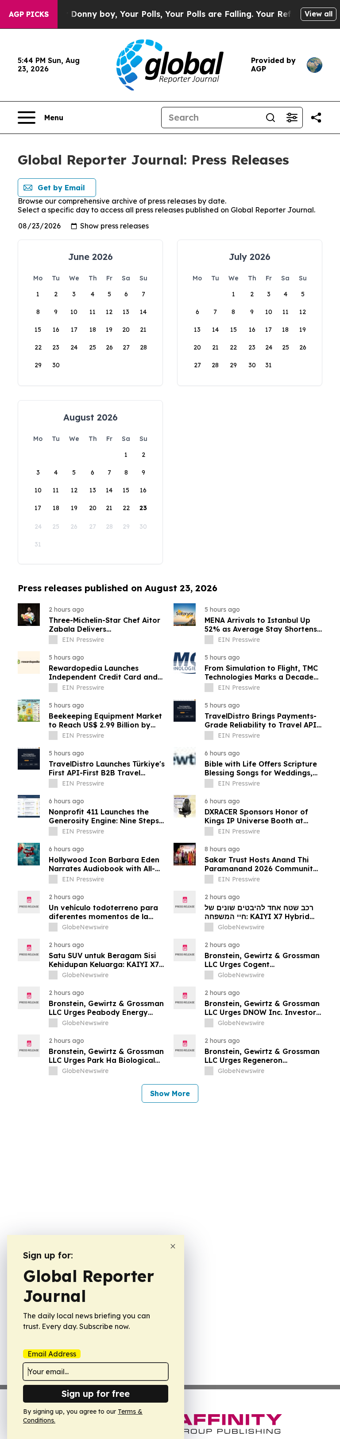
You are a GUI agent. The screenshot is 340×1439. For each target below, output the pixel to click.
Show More (170, 1093)
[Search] (270, 117)
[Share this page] (316, 117)
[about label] (53, 639)
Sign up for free (96, 1393)
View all (318, 13)
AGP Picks (29, 14)
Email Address (51, 1353)
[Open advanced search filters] (291, 117)
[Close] (173, 1246)
